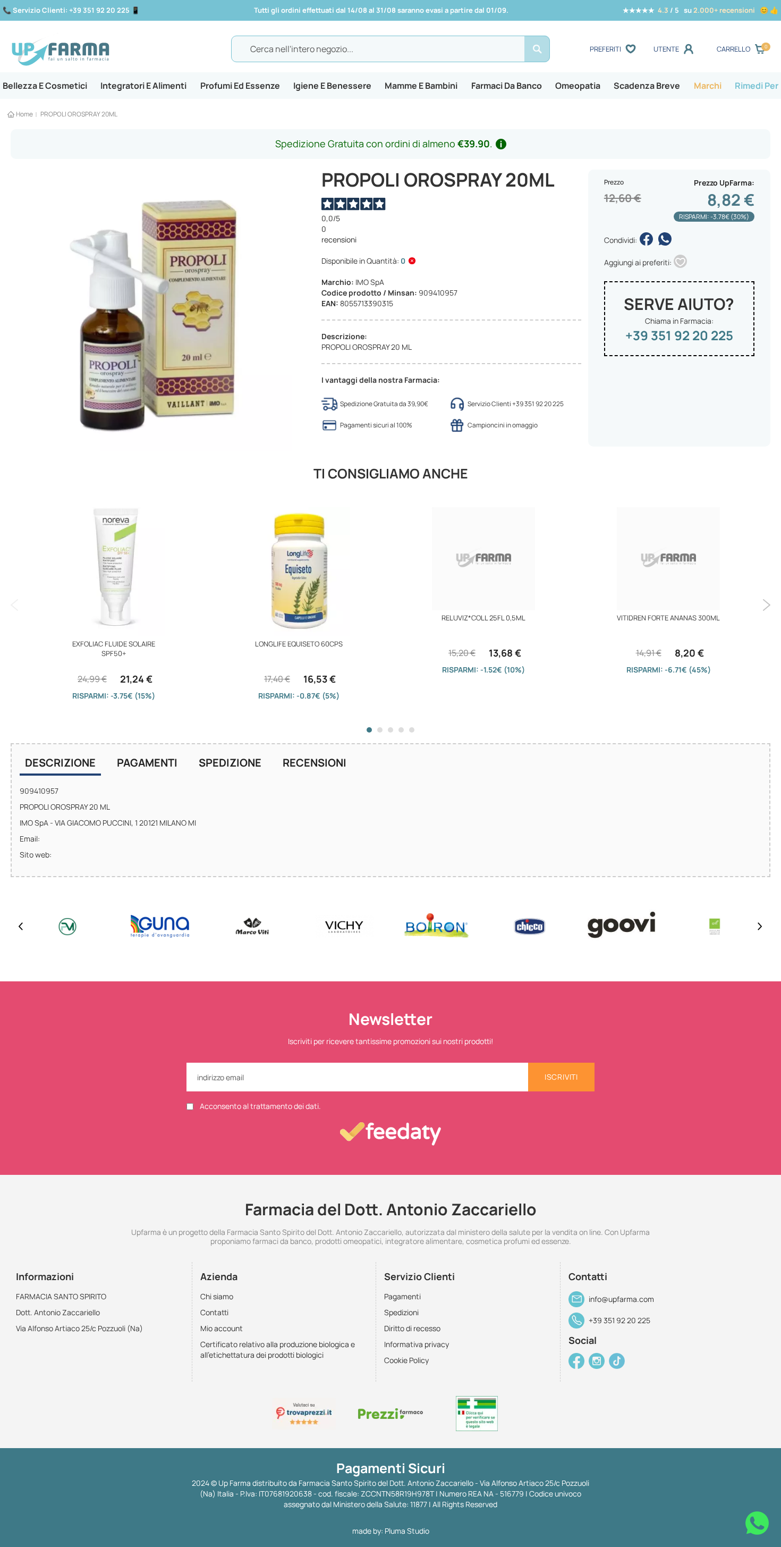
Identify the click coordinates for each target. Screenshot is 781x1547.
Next (766, 605)
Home (24, 114)
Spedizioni (401, 1312)
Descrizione (60, 762)
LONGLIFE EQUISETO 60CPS (299, 644)
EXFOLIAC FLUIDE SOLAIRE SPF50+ (113, 648)
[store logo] (103, 49)
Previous (15, 605)
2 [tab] (380, 730)
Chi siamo (216, 1296)
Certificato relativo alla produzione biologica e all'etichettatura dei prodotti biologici (277, 1349)
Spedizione (230, 762)
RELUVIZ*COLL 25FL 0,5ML (483, 618)
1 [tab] (369, 730)
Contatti (214, 1312)
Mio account (221, 1328)
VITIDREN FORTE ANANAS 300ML (668, 618)
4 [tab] (401, 730)
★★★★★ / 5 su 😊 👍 (700, 10)
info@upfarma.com (621, 1299)
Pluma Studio (407, 1531)
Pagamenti (147, 762)
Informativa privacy (416, 1344)
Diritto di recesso (412, 1328)
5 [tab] (411, 730)
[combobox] (390, 49)
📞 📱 (71, 10)
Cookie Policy (406, 1360)
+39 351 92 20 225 (679, 335)
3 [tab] (390, 730)
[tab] (60, 764)
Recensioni (314, 762)
